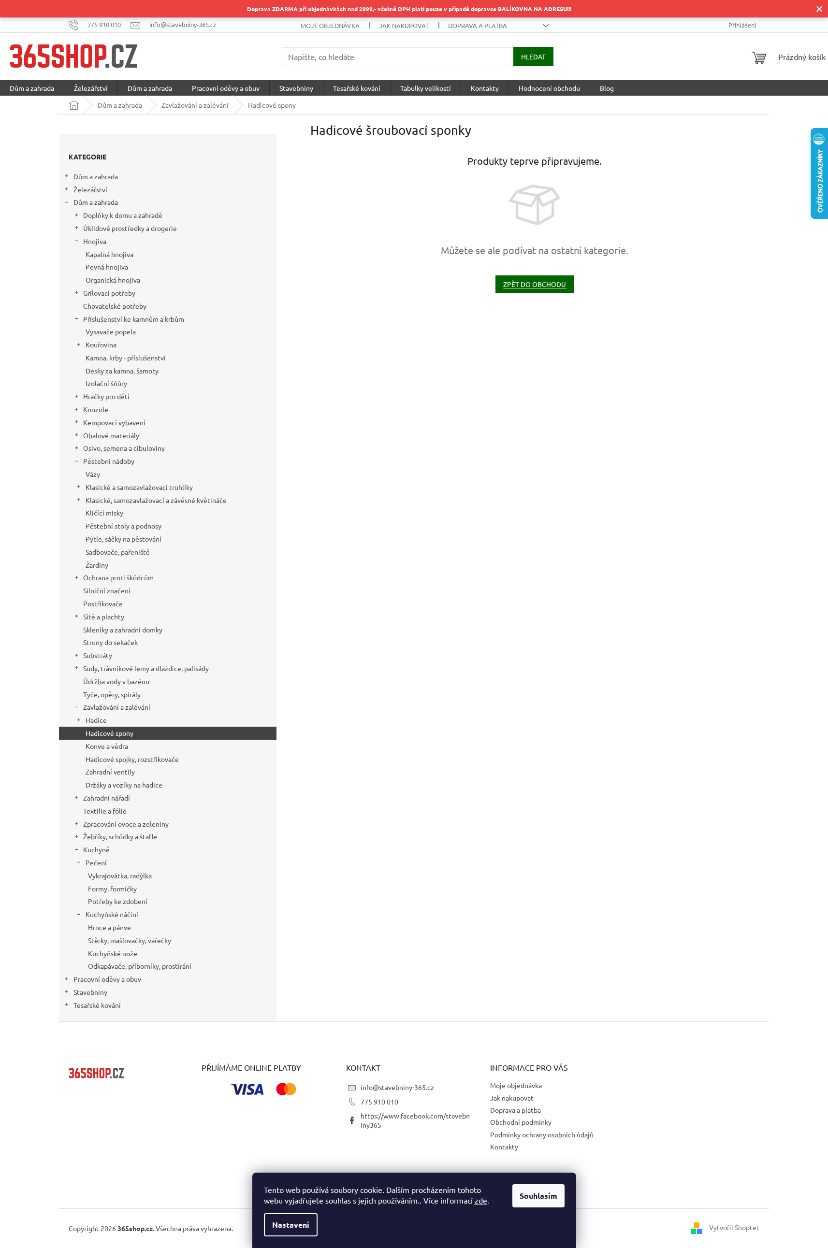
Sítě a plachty (103, 616)
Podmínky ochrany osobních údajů (542, 1134)
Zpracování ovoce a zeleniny (126, 823)
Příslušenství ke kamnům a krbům (133, 319)
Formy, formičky (112, 888)
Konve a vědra (107, 746)
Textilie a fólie (105, 810)
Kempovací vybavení (114, 422)
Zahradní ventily (110, 771)
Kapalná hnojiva (109, 254)
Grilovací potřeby (109, 292)
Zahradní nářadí (106, 797)
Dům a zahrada (95, 176)
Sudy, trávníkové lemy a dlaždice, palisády (146, 668)
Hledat (533, 56)
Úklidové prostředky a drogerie (130, 228)
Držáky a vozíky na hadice (124, 784)
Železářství (90, 189)
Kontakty (504, 1146)
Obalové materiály (111, 435)
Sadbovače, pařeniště (118, 551)
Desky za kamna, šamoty (122, 370)
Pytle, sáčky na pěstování (123, 538)
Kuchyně (96, 849)
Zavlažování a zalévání (116, 707)
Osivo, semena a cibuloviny (124, 448)
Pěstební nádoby (108, 461)
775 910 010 (379, 1101)
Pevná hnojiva (107, 266)
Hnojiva (94, 241)
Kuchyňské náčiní (112, 914)
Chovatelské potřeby (114, 305)
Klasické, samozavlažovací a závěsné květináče (156, 500)
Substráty (97, 655)
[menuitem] (32, 88)
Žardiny (97, 564)
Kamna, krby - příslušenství (126, 357)
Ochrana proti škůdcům (118, 577)
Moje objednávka (330, 25)
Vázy (93, 474)
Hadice (96, 720)
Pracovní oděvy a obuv (107, 979)
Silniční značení (107, 590)
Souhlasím (538, 1196)
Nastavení (290, 1224)
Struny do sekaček (110, 642)
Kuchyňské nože (112, 953)
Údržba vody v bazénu (116, 681)
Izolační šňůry (106, 383)
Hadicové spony (109, 733)
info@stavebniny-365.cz (397, 1087)
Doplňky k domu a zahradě (122, 215)
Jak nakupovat (404, 25)
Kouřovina (101, 344)
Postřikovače (103, 603)
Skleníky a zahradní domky (122, 629)
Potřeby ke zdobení (117, 901)
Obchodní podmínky (521, 1122)
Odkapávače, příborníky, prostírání (139, 965)
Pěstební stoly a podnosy (123, 525)
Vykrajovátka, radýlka (120, 875)
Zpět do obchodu (534, 284)
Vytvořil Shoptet (734, 1227)
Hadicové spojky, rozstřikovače (132, 759)
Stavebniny (90, 992)
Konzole (95, 409)
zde (481, 1200)
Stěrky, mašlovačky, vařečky (129, 940)
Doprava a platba (477, 25)
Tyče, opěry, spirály (112, 694)
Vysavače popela (111, 331)
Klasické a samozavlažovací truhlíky (139, 487)
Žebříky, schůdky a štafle (120, 836)
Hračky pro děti (106, 396)
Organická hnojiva (113, 279)
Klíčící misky (104, 512)
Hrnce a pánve (109, 927)
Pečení (96, 862)
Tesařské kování (97, 1005)
